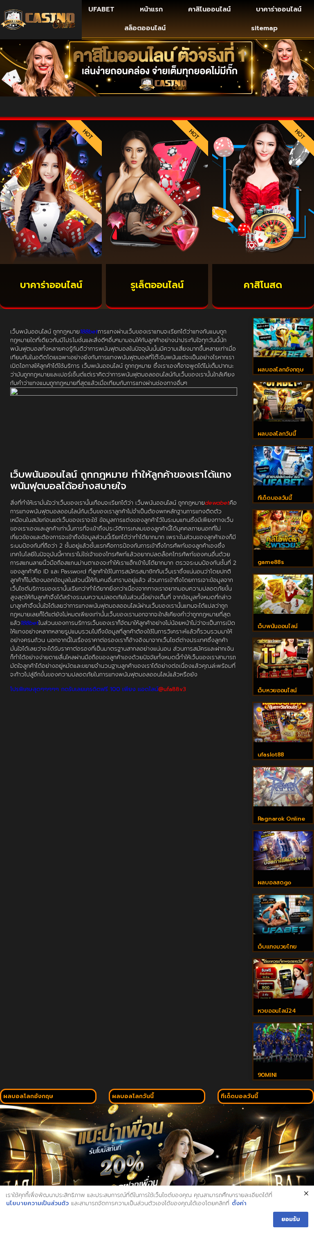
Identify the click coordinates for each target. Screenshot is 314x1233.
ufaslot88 (271, 754)
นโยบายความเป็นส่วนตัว (37, 1203)
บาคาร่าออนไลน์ (278, 9)
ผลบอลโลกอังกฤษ (281, 369)
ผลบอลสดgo (274, 882)
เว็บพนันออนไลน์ (278, 626)
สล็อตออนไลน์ (145, 28)
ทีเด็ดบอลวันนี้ (275, 498)
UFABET (101, 9)
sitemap (264, 28)
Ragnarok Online (281, 819)
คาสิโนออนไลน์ (209, 9)
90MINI (267, 1075)
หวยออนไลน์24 (277, 1011)
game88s (271, 562)
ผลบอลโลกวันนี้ (277, 434)
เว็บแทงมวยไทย (277, 946)
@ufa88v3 (172, 689)
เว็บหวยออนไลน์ (277, 690)
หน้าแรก (151, 9)
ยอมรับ (290, 1219)
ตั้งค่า (239, 1203)
